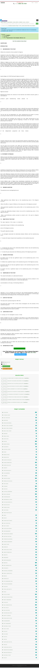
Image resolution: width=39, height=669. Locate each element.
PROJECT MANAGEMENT (7, 599)
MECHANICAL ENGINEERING (7, 570)
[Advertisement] (19, 11)
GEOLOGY (5, 517)
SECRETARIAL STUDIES (7, 626)
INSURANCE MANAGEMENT (7, 541)
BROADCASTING (6, 457)
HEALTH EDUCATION (6, 523)
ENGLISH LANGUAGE (6, 494)
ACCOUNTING (5, 412)
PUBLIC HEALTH (6, 607)
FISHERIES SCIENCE (6, 507)
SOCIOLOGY (5, 631)
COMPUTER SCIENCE (6, 478)
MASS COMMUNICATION (7, 565)
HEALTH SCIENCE (6, 525)
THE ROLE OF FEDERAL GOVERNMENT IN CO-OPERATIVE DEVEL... (15, 388)
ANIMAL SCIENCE (6, 436)
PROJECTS (5, 22)
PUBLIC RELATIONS (6, 610)
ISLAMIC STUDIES (6, 544)
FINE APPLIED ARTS (6, 504)
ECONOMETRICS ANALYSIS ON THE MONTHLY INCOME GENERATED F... (16, 391)
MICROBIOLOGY (6, 578)
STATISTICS (5, 636)
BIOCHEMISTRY (5, 446)
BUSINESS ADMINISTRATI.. (7, 462)
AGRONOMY (5, 433)
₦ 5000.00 (7, 362)
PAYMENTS (21, 22)
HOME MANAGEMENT (6, 531)
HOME (2, 22)
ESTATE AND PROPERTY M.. (7, 502)
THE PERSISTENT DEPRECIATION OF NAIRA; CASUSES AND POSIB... (15, 396)
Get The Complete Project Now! (19, 41)
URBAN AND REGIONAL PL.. (7, 652)
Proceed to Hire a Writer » (20, 354)
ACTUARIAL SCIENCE (6, 415)
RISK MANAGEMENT (6, 620)
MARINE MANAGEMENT (7, 560)
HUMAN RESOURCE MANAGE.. (8, 533)
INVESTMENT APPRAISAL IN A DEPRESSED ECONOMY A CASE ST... (15, 402)
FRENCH (4, 515)
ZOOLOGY (5, 657)
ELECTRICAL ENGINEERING (7, 491)
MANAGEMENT (5, 557)
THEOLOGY (5, 644)
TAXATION (5, 639)
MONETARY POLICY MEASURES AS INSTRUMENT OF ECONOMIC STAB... (16, 394)
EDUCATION (5, 488)
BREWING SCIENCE (6, 454)
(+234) (20, 3)
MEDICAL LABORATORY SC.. (7, 573)
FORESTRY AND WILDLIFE (7, 512)
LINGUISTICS (5, 554)
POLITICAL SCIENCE (6, 594)
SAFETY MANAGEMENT (7, 623)
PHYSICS (4, 591)
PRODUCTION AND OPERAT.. (8, 597)
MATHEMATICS (5, 568)
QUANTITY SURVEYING (7, 615)
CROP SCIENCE (5, 483)
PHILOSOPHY (5, 586)
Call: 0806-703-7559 (6, 366)
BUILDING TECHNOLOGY (7, 459)
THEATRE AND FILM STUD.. (7, 641)
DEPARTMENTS (10, 22)
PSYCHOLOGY (5, 602)
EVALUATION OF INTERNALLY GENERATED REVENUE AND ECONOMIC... (16, 399)
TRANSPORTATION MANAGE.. (8, 649)
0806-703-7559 (31, 352)
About (32, 2)
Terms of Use (19, 666)
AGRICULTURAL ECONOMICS (8, 425)
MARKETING (5, 562)
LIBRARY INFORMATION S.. (7, 552)
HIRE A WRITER (15, 22)
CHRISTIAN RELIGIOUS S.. (7, 470)
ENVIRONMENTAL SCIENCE (7, 499)
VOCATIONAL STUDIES (7, 655)
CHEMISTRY (5, 467)
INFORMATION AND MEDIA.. (8, 539)
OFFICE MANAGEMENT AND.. (8, 581)
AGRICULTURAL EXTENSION (7, 428)
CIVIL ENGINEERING (6, 473)
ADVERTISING (5, 420)
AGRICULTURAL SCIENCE (7, 430)
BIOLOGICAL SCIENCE (6, 449)
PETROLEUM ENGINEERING (7, 583)
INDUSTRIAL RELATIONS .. (7, 536)
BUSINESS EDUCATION (7, 465)
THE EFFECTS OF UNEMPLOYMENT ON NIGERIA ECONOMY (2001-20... (16, 378)
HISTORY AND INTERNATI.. (7, 528)
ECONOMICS (5, 486)
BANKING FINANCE (6, 444)
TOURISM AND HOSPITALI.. (7, 647)
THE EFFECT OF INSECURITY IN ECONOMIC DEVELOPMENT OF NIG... (16, 380)
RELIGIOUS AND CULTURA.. (7, 618)
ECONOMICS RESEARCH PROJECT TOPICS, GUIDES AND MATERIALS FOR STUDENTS (21, 25)
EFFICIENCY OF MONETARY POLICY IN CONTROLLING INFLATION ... (15, 383)
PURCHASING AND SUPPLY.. (7, 612)
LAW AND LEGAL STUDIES (7, 549)
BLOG (24, 22)
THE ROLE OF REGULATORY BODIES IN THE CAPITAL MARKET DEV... (16, 386)
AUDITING (5, 441)
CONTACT (27, 22)
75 (6, 364)
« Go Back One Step (4, 25)
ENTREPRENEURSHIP (6, 496)
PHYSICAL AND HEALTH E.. (7, 589)
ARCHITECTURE (5, 438)
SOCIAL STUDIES (6, 628)
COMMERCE (5, 475)
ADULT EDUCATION (6, 417)
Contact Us (36, 2)
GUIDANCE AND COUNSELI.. (7, 520)
